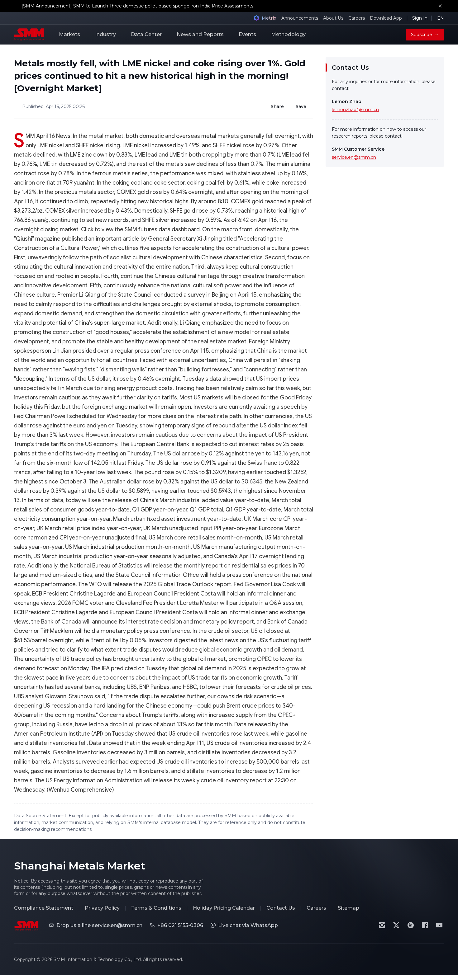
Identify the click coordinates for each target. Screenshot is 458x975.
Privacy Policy (102, 908)
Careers (356, 18)
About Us (333, 18)
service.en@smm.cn (354, 157)
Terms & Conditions (156, 908)
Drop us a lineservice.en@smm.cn (99, 925)
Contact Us (280, 908)
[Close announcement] (440, 6)
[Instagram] (382, 925)
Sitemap (348, 908)
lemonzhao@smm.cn (355, 109)
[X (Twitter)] (396, 925)
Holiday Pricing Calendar (224, 908)
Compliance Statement (43, 908)
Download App (386, 18)
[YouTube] (439, 925)
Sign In (419, 18)
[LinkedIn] (410, 925)
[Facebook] (425, 925)
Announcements (299, 18)
